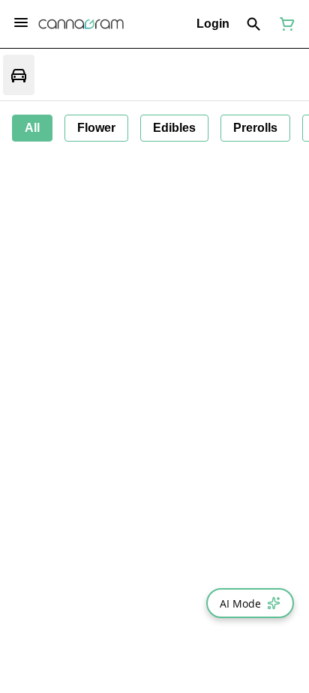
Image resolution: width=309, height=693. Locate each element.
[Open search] (254, 23)
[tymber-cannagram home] (81, 24)
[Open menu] (21, 22)
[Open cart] (284, 23)
